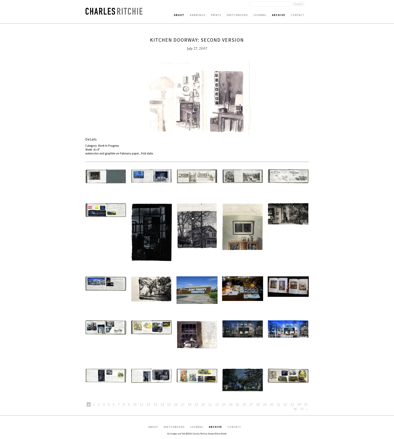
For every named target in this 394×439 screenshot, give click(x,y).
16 (176, 404)
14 (162, 404)
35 (306, 404)
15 (169, 404)
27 (251, 404)
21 (210, 404)
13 (155, 404)
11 (141, 404)
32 (285, 404)
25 (237, 404)
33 (292, 404)
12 (148, 404)
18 (189, 404)
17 (182, 404)
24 (230, 404)
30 (271, 404)
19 (196, 404)
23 (224, 404)
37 (302, 409)
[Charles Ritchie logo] (114, 13)
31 (278, 404)
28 (258, 404)
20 (203, 404)
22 (217, 404)
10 (135, 404)
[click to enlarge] (197, 98)
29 (265, 404)
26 (244, 404)
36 (295, 409)
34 (299, 404)
